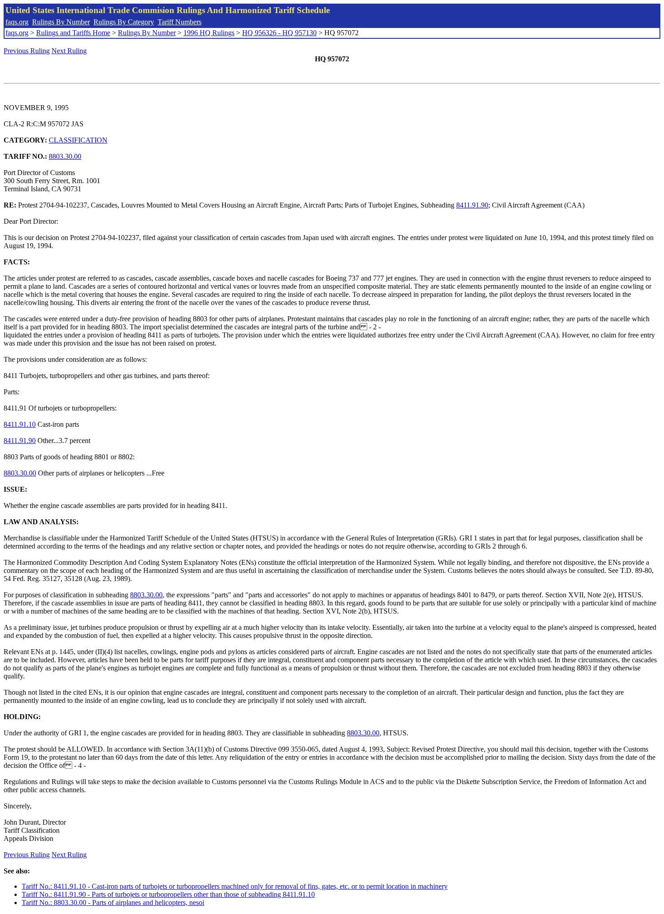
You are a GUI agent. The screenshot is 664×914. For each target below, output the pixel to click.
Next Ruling (69, 51)
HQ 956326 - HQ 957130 (279, 33)
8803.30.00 (65, 156)
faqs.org (16, 22)
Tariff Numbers (179, 22)
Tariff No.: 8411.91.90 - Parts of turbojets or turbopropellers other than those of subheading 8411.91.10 (168, 894)
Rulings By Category (124, 22)
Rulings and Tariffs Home (73, 33)
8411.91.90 (472, 205)
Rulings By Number (61, 22)
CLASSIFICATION (78, 140)
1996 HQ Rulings (208, 33)
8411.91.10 (20, 424)
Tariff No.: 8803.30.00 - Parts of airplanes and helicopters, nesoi (113, 902)
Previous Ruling (27, 51)
